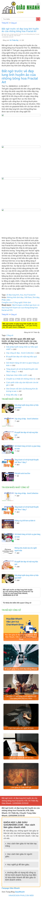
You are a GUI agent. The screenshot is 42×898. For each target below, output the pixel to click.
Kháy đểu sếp (12, 395)
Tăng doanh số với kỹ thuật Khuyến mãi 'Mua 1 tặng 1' (27, 460)
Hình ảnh (27, 302)
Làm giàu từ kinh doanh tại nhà (21, 758)
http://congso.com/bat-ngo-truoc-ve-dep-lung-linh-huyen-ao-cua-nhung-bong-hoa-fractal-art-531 (21, 307)
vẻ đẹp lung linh (12, 295)
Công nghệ (17, 302)
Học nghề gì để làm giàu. (18, 864)
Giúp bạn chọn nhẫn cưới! (16, 375)
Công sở (14, 23)
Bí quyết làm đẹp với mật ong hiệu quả (21, 357)
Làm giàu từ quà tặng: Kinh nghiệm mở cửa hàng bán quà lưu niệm (21, 697)
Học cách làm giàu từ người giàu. (18, 855)
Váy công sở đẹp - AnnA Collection (20, 353)
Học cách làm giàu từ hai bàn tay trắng (21, 844)
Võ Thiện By (14, 40)
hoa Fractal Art (29, 295)
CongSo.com (7, 302)
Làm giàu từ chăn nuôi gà (21, 787)
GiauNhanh (20, 892)
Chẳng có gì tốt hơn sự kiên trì (25, 520)
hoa (21, 295)
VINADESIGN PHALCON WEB (21, 895)
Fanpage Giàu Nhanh (11, 888)
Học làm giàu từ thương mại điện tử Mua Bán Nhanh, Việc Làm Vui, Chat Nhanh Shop (21, 637)
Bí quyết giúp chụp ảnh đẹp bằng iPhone (21, 669)
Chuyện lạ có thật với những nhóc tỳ (20, 379)
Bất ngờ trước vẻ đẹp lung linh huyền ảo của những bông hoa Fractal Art (20, 30)
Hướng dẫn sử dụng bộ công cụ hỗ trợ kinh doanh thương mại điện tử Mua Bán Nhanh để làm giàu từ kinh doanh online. (20, 876)
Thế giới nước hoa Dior (22, 473)
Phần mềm (6, 300)
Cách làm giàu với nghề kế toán (21, 728)
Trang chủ (5, 23)
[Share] (6, 319)
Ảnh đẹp (36, 297)
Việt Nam (28, 297)
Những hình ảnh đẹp (15, 297)
